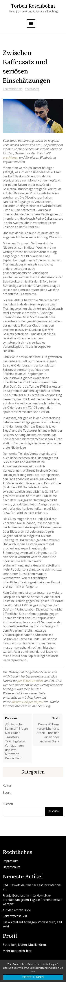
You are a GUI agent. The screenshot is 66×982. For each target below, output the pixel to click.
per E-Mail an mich (30, 681)
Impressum (10, 861)
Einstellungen (33, 977)
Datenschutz (11, 867)
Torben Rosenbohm (33, 6)
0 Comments (32, 89)
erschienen (10, 157)
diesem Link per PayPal (27, 702)
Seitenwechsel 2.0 (15, 916)
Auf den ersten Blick (16, 910)
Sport (6, 793)
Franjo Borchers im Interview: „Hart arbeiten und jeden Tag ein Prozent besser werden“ (32, 899)
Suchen (8, 804)
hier (29, 951)
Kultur (7, 785)
